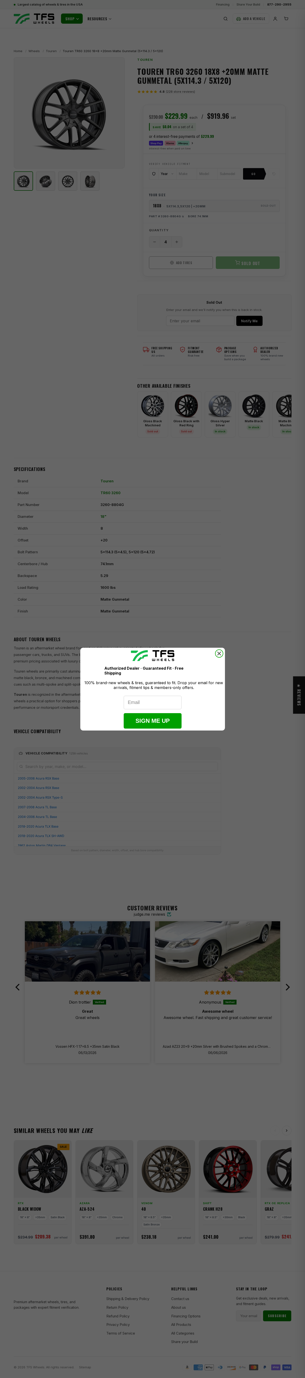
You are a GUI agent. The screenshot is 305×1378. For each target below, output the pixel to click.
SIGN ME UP (153, 720)
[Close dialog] (219, 653)
